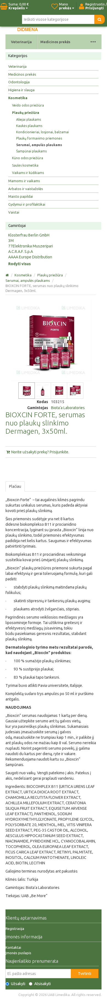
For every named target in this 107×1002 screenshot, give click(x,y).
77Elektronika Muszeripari (30, 246)
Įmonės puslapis (18, 953)
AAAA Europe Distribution (30, 257)
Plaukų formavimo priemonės (39, 138)
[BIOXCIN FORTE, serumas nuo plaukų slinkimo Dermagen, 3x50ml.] (26, 390)
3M (11, 240)
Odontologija (19, 82)
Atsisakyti (42, 984)
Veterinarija (21, 42)
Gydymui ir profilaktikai (26, 204)
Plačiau (15, 486)
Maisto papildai (20, 196)
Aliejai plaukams (28, 119)
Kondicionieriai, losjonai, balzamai (42, 132)
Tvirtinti (84, 973)
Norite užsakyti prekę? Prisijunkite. (39, 452)
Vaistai (13, 212)
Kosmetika (17, 98)
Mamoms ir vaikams (24, 181)
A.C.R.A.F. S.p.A (20, 251)
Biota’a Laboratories (68, 408)
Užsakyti (18, 984)
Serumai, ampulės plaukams (39, 145)
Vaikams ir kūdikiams (28, 173)
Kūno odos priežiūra (27, 158)
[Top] (7, 275)
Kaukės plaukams (29, 126)
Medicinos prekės (55, 42)
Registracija (14, 928)
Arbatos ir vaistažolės (25, 189)
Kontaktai (13, 947)
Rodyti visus (19, 264)
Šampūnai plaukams (31, 151)
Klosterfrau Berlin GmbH (28, 235)
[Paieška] (99, 19)
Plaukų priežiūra (25, 112)
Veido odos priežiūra (28, 105)
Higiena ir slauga (21, 90)
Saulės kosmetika (25, 165)
